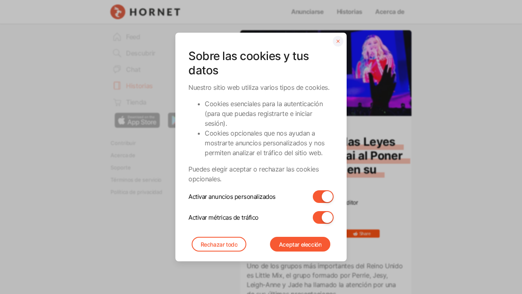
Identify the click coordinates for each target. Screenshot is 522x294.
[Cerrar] (338, 41)
